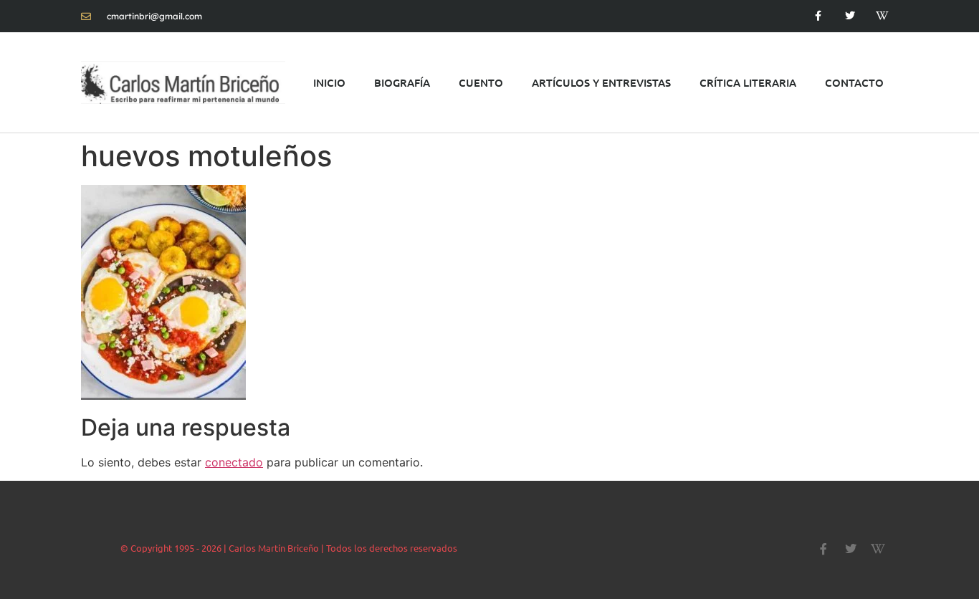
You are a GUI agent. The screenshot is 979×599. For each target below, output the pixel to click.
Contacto (854, 82)
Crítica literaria (747, 82)
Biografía (402, 82)
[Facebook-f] (818, 16)
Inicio (329, 82)
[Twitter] (850, 16)
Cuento (481, 82)
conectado (234, 462)
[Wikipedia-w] (882, 16)
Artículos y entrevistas (601, 82)
